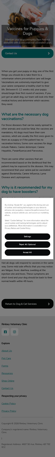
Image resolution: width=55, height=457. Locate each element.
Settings (27, 236)
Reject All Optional (27, 244)
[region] (27, 228)
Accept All (27, 252)
